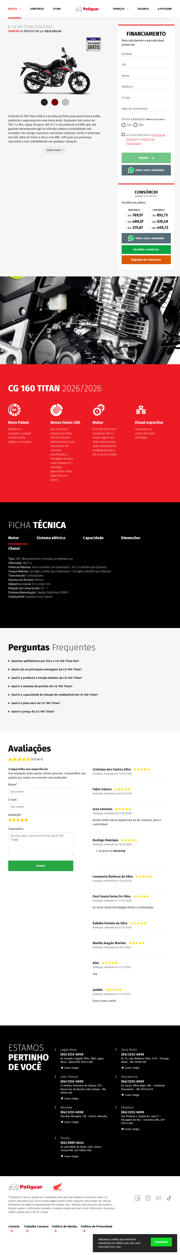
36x (135, 215)
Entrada (127, 54)
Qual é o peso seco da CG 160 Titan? (35, 703)
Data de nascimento (134, 108)
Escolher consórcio (146, 249)
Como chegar (71, 1067)
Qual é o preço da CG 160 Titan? (32, 711)
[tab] (44, 102)
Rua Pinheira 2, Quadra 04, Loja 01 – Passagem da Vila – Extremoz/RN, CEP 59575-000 (143, 1120)
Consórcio (37, 8)
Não (141, 124)
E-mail (126, 97)
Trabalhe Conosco (36, 1226)
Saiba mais (54, 150)
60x (136, 221)
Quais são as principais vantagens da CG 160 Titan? (46, 669)
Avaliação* (15, 814)
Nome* (12, 784)
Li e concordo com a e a (145, 135)
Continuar (161, 1242)
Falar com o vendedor (150, 170)
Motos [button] (13, 8)
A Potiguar (165, 8)
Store (57, 8)
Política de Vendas (64, 1226)
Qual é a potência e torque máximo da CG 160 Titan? (46, 677)
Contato (14, 1226)
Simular (143, 157)
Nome (125, 75)
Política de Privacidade (96, 1226)
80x (135, 227)
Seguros (143, 8)
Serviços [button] (119, 8)
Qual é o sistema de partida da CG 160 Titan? (41, 686)
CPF (124, 65)
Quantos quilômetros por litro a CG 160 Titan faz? (45, 661)
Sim (129, 124)
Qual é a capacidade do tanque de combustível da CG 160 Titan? (54, 694)
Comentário (15, 829)
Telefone (127, 86)
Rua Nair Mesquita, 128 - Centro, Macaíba (83, 1116)
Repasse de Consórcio (146, 259)
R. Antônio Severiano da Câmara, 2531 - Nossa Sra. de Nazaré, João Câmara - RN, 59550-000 (83, 1089)
